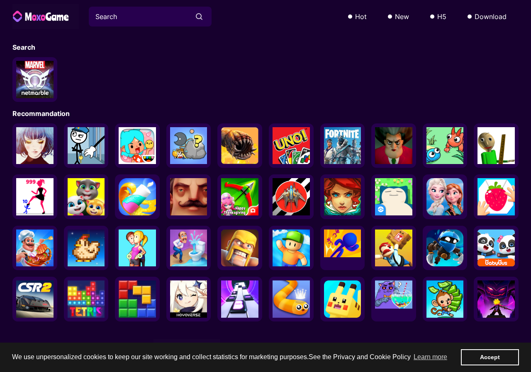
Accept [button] (490, 357)
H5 (441, 16)
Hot (361, 16)
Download (491, 16)
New (402, 16)
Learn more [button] (430, 356)
